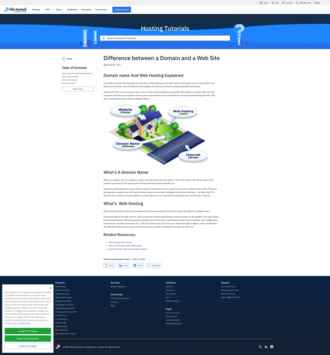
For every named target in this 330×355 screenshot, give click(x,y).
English (317, 3)
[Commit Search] (103, 38)
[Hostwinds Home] (57, 347)
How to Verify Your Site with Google (125, 245)
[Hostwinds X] (259, 347)
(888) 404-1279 (305, 3)
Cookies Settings (28, 346)
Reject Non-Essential (28, 338)
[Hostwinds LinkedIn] (265, 347)
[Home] (15, 10)
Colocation (86, 9)
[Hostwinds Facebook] (270, 347)
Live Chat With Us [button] (228, 286)
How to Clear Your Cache (120, 242)
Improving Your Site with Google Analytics (128, 249)
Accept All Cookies (28, 331)
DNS (119, 65)
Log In (265, 3)
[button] (121, 9)
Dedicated (72, 9)
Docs (276, 3)
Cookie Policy (25, 323)
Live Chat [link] (289, 3)
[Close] (50, 288)
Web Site (112, 65)
